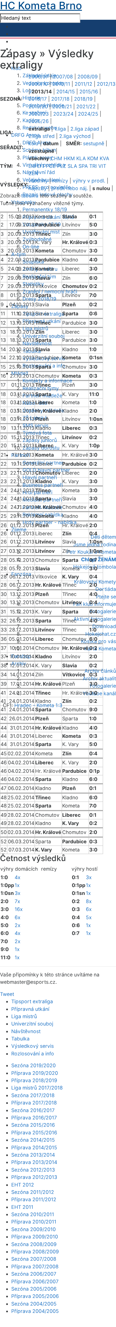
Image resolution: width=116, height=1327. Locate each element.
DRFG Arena (25, 135)
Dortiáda (105, 589)
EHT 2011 (22, 1207)
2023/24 (63, 114)
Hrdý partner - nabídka (50, 522)
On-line (31, 247)
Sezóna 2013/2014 (33, 1155)
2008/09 (87, 77)
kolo (33, 143)
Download (104, 626)
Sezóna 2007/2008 (33, 1259)
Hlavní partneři (40, 477)
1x (17, 885)
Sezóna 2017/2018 (33, 1095)
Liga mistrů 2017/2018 (37, 1088)
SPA (83, 166)
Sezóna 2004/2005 (34, 1304)
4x (18, 877)
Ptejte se (106, 597)
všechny (38, 181)
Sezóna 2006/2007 (33, 1274)
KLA (81, 158)
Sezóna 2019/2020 (33, 1065)
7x (17, 901)
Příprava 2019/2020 (34, 1073)
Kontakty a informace (47, 381)
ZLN (33, 173)
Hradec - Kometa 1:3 (38, 705)
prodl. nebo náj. (69, 188)
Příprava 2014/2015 (34, 1147)
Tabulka (20, 1039)
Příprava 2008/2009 (35, 1252)
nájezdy (37, 188)
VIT (102, 166)
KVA (104, 158)
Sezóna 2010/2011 (32, 1214)
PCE (51, 166)
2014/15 (65, 91)
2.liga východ (75, 136)
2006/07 (38, 77)
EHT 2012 (22, 1185)
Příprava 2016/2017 (34, 1118)
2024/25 (88, 114)
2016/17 (37, 99)
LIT (40, 166)
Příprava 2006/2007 (35, 1281)
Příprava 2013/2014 (34, 1162)
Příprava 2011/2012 (33, 1199)
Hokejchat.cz (100, 634)
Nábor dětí (35, 403)
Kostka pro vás (98, 641)
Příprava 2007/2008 (35, 1266)
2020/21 (62, 106)
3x (18, 893)
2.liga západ (84, 129)
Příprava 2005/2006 (35, 1296)
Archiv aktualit (99, 678)
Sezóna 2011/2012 (32, 1192)
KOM (92, 158)
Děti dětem (103, 537)
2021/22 (86, 106)
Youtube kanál (99, 693)
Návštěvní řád (39, 172)
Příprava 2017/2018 (34, 1103)
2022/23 (38, 114)
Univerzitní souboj (43, 336)
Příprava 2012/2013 (34, 1177)
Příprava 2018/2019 (34, 1080)
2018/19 (83, 99)
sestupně (93, 143)
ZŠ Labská (35, 418)
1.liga (60, 129)
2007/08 (63, 77)
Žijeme (18, 529)
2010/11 (61, 84)
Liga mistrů (24, 1016)
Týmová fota (37, 433)
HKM (69, 158)
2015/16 (88, 91)
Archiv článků (100, 671)
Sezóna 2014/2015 (33, 1140)
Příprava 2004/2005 (35, 1311)
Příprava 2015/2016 (34, 1132)
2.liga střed (41, 136)
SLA (72, 166)
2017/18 (60, 99)
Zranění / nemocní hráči (50, 291)
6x (18, 917)
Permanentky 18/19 (45, 209)
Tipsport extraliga (32, 1001)
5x (89, 917)
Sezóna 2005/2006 (34, 1289)
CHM (56, 158)
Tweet (7, 994)
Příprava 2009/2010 (34, 1237)
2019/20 (38, 106)
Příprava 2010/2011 (33, 1222)
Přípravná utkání (30, 1009)
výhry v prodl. (89, 181)
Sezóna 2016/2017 (33, 1110)
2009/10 (38, 84)
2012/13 (106, 84)
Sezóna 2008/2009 (34, 1244)
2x (18, 925)
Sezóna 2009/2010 (33, 1229)
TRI (93, 166)
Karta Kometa (100, 649)
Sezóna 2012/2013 (33, 1170)
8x (89, 901)
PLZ (61, 166)
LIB (32, 166)
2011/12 (83, 84)
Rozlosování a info (32, 1054)
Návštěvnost (26, 1031)
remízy (60, 181)
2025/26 (38, 121)
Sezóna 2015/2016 (33, 1125)
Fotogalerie (103, 611)
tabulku (29, 196)
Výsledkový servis (32, 1046)
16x (19, 909)
